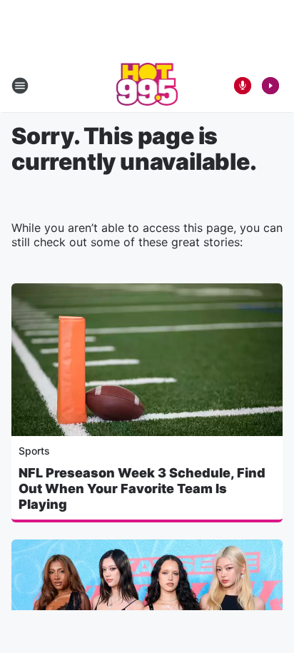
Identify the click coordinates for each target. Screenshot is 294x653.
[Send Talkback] (242, 85)
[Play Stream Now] (270, 85)
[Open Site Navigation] (20, 85)
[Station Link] (147, 85)
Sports (34, 451)
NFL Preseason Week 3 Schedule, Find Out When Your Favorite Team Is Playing (142, 488)
